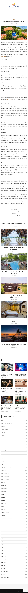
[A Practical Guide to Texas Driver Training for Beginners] (7, 367)
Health (14, 509)
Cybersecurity (14, 461)
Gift (14, 506)
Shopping (14, 556)
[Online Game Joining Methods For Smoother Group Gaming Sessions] (21, 367)
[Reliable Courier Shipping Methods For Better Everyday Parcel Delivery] (21, 383)
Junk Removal (14, 530)
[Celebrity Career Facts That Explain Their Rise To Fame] (7, 383)
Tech (14, 568)
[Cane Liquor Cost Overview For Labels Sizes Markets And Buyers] (21, 400)
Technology (14, 571)
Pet (14, 547)
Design (14, 464)
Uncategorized (14, 577)
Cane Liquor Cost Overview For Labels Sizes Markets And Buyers (20, 407)
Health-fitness (14, 512)
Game (14, 497)
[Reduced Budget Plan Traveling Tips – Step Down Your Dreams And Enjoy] (14, 333)
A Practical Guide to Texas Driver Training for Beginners (6, 374)
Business (14, 438)
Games (14, 500)
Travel (14, 574)
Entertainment (14, 473)
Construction (14, 453)
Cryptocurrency (14, 458)
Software (14, 562)
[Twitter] (21, 13)
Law (14, 533)
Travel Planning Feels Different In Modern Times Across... (14, 272)
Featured (14, 488)
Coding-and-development (14, 450)
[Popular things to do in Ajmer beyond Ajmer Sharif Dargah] (14, 309)
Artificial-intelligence (14, 423)
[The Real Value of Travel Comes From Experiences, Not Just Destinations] (14, 237)
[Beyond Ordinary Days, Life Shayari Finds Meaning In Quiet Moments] (7, 400)
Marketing (15, 444)
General (14, 503)
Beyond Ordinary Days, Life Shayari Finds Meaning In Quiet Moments (7, 407)
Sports (14, 565)
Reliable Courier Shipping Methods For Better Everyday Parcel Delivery (20, 390)
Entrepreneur (14, 479)
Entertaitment (14, 476)
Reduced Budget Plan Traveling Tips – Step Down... (14, 344)
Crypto (14, 456)
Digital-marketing (14, 467)
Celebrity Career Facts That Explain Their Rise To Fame (7, 390)
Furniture (15, 521)
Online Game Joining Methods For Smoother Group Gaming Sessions (20, 374)
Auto (14, 426)
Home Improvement (14, 518)
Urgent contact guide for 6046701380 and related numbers (14, 296)
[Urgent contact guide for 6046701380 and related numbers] (14, 285)
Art (14, 420)
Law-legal (14, 536)
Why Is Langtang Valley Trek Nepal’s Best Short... (14, 224)
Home (14, 515)
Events (14, 482)
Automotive (14, 429)
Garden (15, 524)
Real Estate (14, 550)
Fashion (14, 485)
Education (14, 470)
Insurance (14, 527)
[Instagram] (22, 13)
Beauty (14, 432)
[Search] (26, 13)
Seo (14, 553)
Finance (15, 441)
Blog (14, 435)
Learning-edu (14, 538)
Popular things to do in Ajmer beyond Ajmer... (14, 320)
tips (24, 203)
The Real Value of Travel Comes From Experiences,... (14, 248)
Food (14, 494)
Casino (14, 447)
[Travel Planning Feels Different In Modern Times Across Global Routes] (14, 261)
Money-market (14, 544)
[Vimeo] (24, 13)
